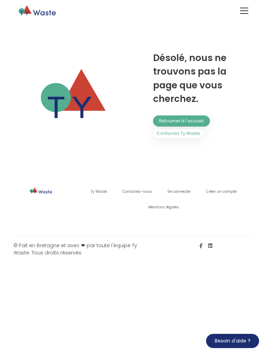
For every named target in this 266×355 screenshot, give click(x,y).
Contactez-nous (137, 191)
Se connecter (179, 191)
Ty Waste (99, 191)
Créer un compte (221, 191)
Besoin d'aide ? (232, 340)
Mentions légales (163, 207)
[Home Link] (38, 10)
